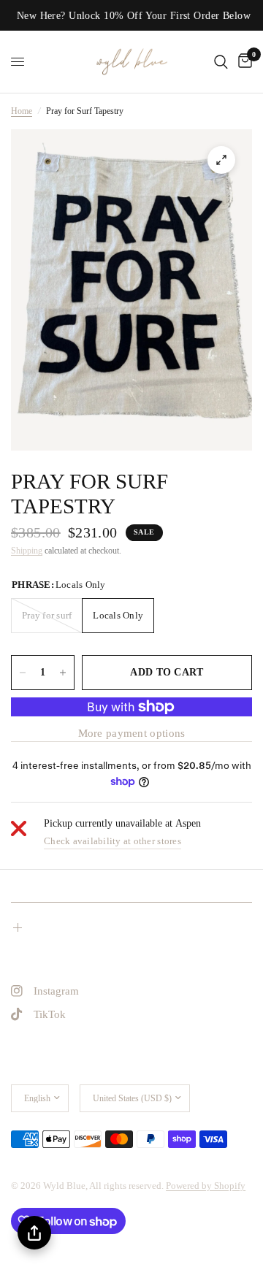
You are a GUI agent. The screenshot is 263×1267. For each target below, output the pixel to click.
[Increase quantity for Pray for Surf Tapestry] (63, 672)
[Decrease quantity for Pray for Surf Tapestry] (23, 672)
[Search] (221, 62)
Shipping (26, 551)
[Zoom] (221, 160)
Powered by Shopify (205, 1185)
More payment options (132, 733)
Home (21, 111)
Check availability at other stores (112, 840)
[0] (242, 62)
